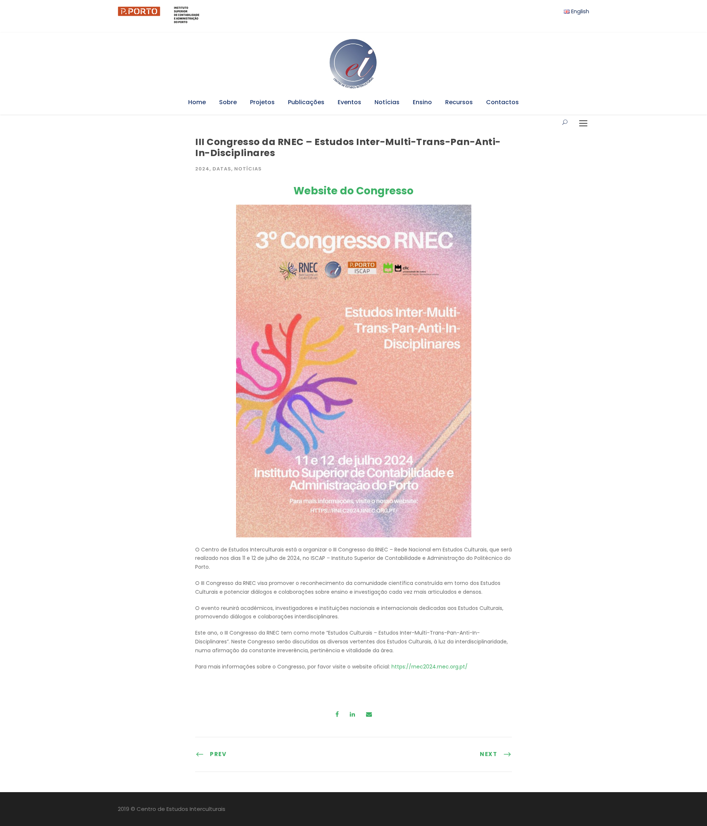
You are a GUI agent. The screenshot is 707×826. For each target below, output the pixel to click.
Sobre (228, 102)
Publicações (306, 102)
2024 (202, 168)
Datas (221, 168)
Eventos (349, 102)
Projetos (262, 102)
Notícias (387, 102)
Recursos (459, 102)
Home (197, 102)
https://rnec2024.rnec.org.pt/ (429, 666)
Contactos (502, 102)
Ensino (422, 102)
